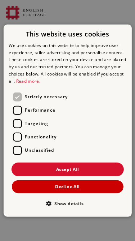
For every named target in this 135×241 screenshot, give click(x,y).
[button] (67, 203)
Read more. (28, 81)
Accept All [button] (67, 169)
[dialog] (67, 120)
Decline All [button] (67, 187)
